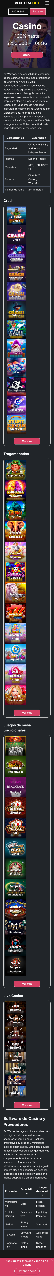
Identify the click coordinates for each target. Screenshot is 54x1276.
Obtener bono (27, 1271)
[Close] (51, 1260)
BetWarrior (9, 74)
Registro (38, 11)
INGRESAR (18, 11)
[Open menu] (47, 3)
